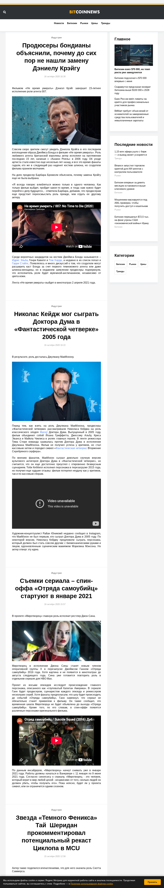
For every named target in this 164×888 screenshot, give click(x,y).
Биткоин (72, 23)
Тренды (105, 23)
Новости (59, 23)
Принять (152, 882)
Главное (122, 39)
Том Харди (55, 260)
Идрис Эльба (20, 260)
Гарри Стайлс (20, 263)
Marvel (44, 432)
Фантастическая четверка (71, 448)
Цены (94, 23)
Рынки (84, 23)
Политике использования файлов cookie (91, 883)
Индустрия (56, 37)
